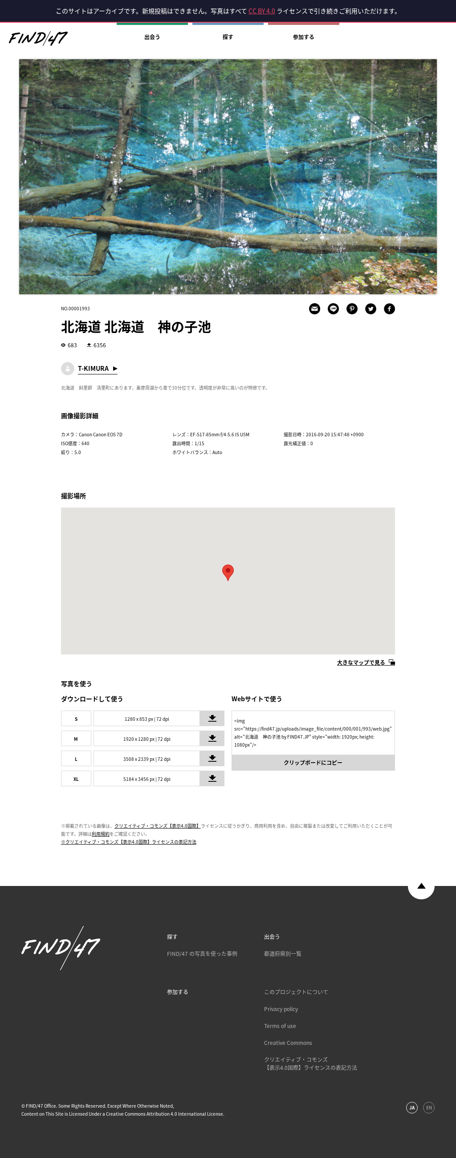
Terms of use (280, 1026)
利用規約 (101, 833)
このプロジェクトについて (296, 992)
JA (412, 1107)
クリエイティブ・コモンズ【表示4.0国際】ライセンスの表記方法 (310, 1064)
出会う (152, 37)
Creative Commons (288, 1043)
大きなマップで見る (361, 662)
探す (228, 37)
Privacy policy (281, 1009)
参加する (303, 37)
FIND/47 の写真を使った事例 (202, 954)
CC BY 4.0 (261, 10)
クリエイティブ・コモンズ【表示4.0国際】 (157, 825)
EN (429, 1107)
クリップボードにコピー (313, 763)
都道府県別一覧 (282, 954)
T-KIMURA (93, 368)
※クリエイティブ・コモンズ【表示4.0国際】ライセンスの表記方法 (128, 841)
